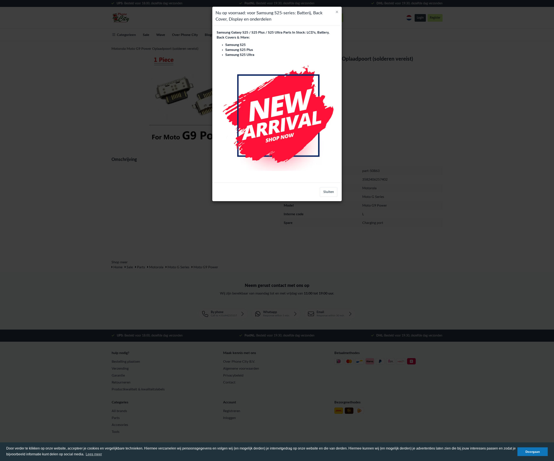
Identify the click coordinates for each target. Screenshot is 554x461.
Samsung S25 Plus (239, 50)
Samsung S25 (235, 45)
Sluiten (328, 192)
